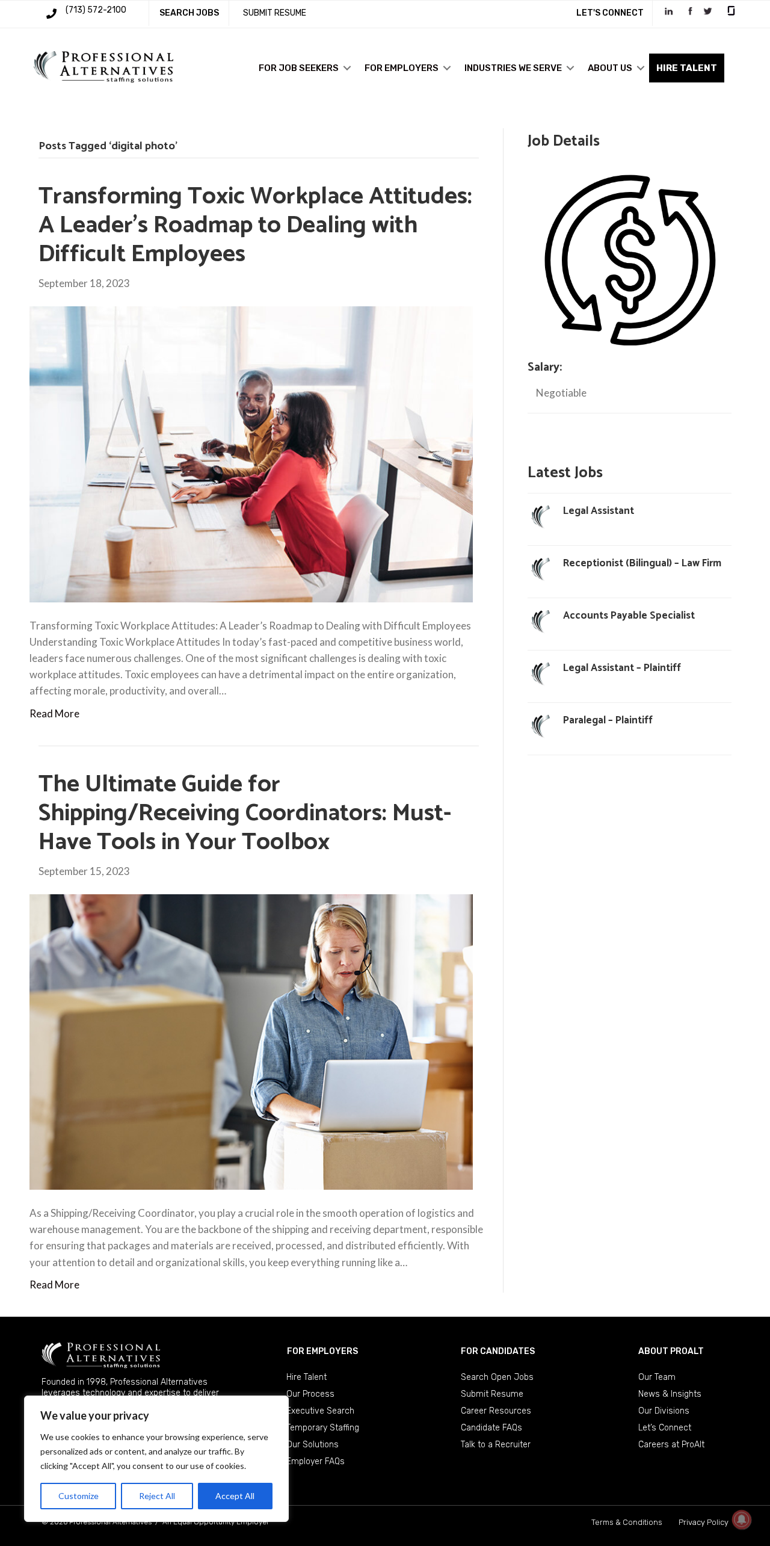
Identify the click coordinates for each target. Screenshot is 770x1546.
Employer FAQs (315, 1461)
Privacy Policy (703, 1522)
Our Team (657, 1377)
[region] (156, 1459)
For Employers (402, 68)
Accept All (234, 1496)
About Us (610, 68)
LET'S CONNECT (610, 13)
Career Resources (496, 1411)
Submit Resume (492, 1394)
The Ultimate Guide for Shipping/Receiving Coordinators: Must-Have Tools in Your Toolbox (244, 813)
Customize (78, 1496)
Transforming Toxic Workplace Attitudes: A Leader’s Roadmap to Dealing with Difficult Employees (255, 225)
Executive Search (320, 1411)
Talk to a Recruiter (496, 1444)
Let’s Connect (664, 1428)
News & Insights (669, 1394)
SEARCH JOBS (189, 13)
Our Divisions (663, 1411)
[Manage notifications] (741, 1519)
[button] (347, 68)
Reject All (157, 1496)
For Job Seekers (299, 68)
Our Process (310, 1394)
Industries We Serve (513, 68)
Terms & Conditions (626, 1522)
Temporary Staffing (322, 1428)
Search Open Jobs (497, 1377)
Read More (54, 713)
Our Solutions (312, 1444)
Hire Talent (306, 1377)
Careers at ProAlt (671, 1444)
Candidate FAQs (491, 1428)
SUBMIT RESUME (274, 13)
